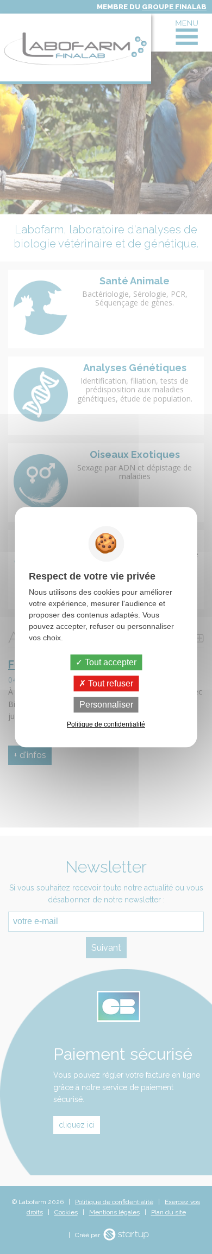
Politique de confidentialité (106, 724)
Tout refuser (109, 683)
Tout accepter (109, 662)
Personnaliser (106, 704)
